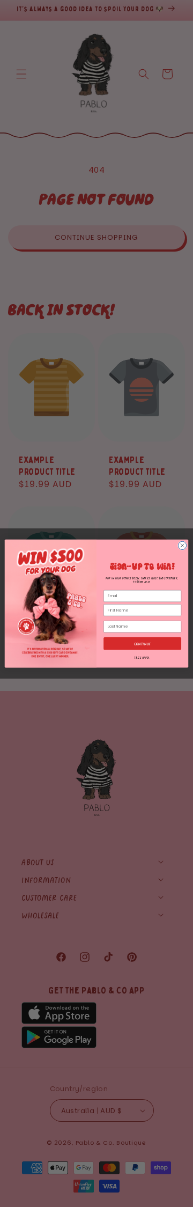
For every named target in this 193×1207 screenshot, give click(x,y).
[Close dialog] (182, 545)
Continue (142, 643)
